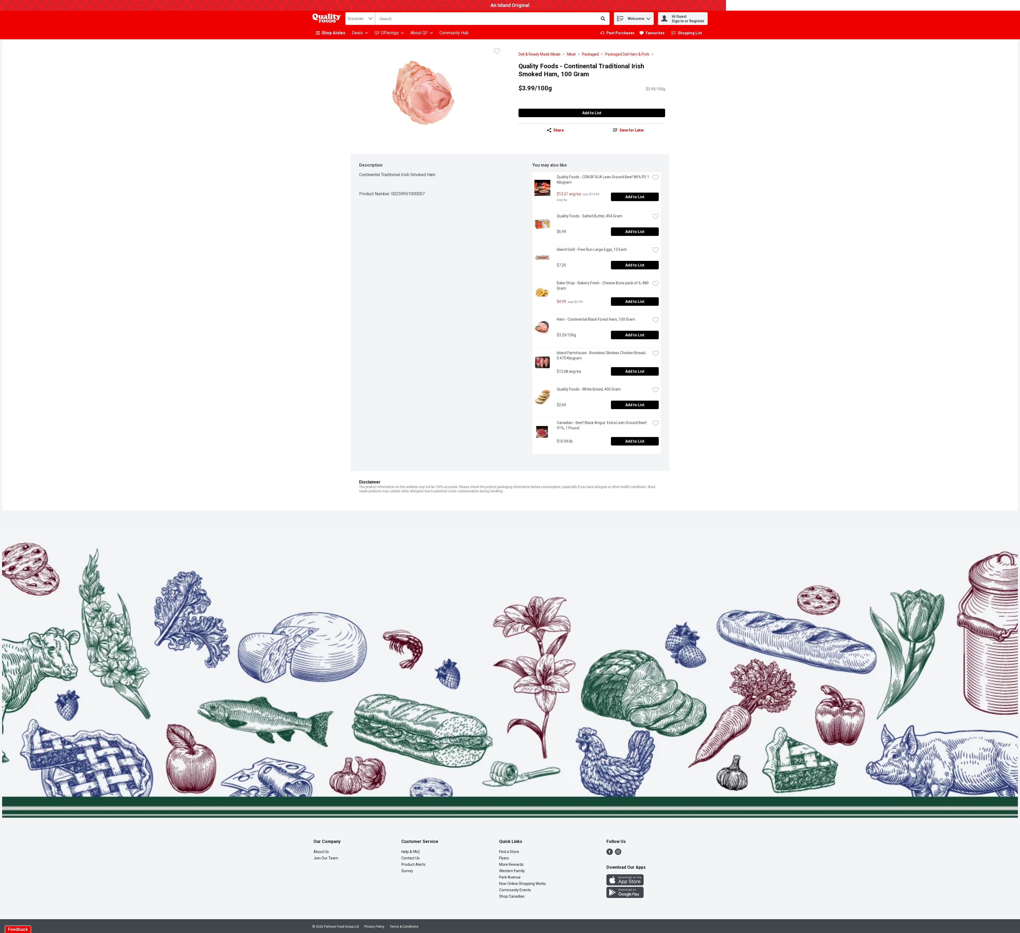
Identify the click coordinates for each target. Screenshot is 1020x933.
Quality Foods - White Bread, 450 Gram (589, 389)
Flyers (504, 858)
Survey (407, 871)
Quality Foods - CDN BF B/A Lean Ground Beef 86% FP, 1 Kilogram (603, 179)
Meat (571, 54)
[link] (617, 32)
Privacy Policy (374, 926)
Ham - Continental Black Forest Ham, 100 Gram (596, 319)
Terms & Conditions (404, 926)
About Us (321, 852)
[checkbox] (497, 52)
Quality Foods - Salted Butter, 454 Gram (589, 216)
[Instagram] (618, 853)
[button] (648, 17)
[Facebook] (609, 853)
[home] (327, 19)
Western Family (512, 871)
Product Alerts (413, 864)
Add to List (591, 113)
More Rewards (511, 864)
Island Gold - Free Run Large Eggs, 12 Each (592, 249)
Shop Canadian (512, 896)
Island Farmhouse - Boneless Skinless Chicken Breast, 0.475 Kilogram (602, 355)
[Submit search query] (603, 18)
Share (558, 130)
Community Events (515, 890)
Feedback (18, 929)
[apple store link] (625, 884)
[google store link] (625, 896)
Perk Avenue (510, 877)
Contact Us (410, 858)
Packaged (590, 54)
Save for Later (631, 130)
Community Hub (454, 32)
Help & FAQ (410, 852)
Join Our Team (325, 858)
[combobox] (360, 18)
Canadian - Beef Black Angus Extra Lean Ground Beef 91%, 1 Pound (602, 425)
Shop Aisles (333, 32)
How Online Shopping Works (522, 883)
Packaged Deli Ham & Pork (627, 54)
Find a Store (509, 852)
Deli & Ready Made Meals (539, 54)
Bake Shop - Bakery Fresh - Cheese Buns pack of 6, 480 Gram (603, 285)
